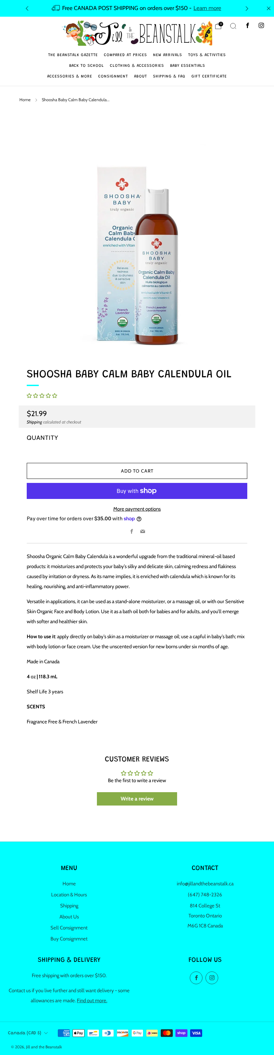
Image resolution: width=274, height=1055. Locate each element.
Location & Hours (69, 895)
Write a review (137, 799)
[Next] (247, 8)
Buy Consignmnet (69, 939)
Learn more (207, 7)
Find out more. (92, 1001)
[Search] (233, 26)
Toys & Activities (207, 55)
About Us (69, 917)
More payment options (137, 509)
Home (25, 99)
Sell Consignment (69, 928)
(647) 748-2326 (205, 895)
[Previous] (27, 8)
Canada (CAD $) (24, 1033)
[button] (42, 396)
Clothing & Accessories (137, 66)
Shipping (34, 421)
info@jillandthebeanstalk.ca (205, 884)
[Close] (268, 8)
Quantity (42, 438)
